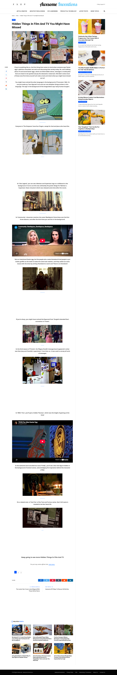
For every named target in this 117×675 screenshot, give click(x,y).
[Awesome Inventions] (58, 4)
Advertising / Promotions (85, 672)
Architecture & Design (37, 11)
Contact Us (102, 672)
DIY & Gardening (53, 11)
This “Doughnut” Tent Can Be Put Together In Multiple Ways (88, 128)
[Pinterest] (6, 78)
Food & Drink (82, 42)
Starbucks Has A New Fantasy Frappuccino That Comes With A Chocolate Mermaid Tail (88, 38)
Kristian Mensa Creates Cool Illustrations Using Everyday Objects (91, 98)
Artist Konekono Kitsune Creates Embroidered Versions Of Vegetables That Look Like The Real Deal (42, 658)
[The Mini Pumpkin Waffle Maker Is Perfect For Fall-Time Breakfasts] (91, 58)
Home (13, 15)
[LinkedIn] (6, 88)
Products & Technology (68, 11)
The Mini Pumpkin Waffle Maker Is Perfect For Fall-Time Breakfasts (91, 68)
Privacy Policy (70, 672)
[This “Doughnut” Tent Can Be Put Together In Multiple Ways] (91, 117)
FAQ (76, 672)
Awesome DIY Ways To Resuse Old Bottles (57, 589)
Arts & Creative (22, 11)
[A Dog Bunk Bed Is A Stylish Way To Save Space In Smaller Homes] (21, 648)
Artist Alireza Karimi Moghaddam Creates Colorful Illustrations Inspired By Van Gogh (63, 657)
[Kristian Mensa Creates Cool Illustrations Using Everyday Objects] (91, 87)
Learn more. (52, 564)
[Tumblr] (6, 81)
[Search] (104, 11)
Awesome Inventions (60, 672)
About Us (95, 672)
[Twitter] (6, 74)
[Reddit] (6, 85)
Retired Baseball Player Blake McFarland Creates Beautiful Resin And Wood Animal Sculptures (42, 639)
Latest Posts (83, 11)
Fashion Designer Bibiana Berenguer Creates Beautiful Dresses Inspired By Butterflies (62, 639)
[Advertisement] (42, 171)
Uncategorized (82, 101)
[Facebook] (6, 71)
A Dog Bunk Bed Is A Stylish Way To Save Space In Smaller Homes (21, 656)
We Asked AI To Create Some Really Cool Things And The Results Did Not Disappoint (21, 639)
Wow (17, 15)
